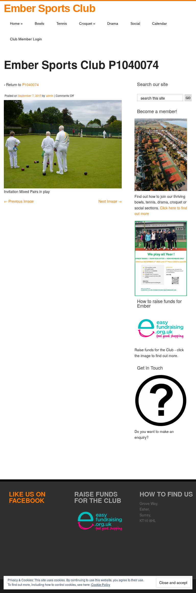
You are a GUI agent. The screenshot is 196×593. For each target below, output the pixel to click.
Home (16, 23)
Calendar (159, 23)
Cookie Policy (100, 584)
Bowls (39, 23)
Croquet (87, 23)
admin (49, 95)
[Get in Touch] (160, 400)
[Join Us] (160, 154)
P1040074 (30, 84)
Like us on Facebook (27, 497)
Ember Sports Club (49, 8)
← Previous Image (19, 201)
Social (135, 23)
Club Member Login (26, 39)
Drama (112, 23)
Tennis (61, 23)
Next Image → (110, 201)
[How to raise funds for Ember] (160, 329)
